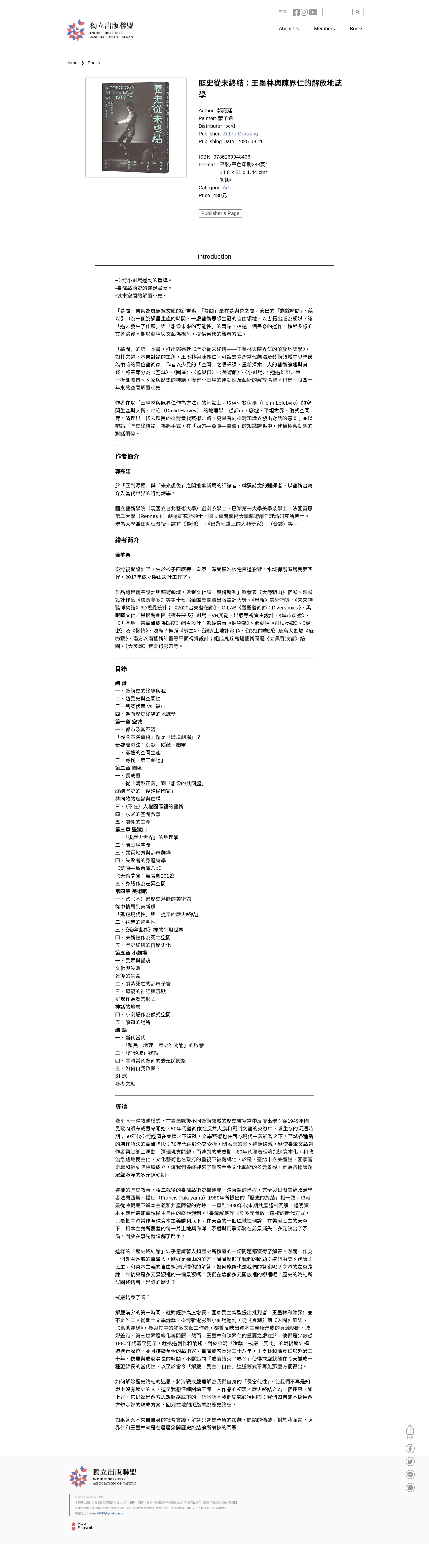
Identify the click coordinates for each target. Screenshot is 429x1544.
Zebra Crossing (240, 133)
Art (226, 187)
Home (71, 62)
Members (324, 28)
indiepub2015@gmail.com (104, 1513)
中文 (283, 11)
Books (356, 28)
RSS (82, 1523)
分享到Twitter (410, 1461)
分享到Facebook (410, 1449)
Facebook (297, 12)
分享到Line (410, 1474)
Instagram (305, 12)
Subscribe (87, 1528)
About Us (289, 28)
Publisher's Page (220, 213)
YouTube (313, 12)
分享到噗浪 (410, 1487)
